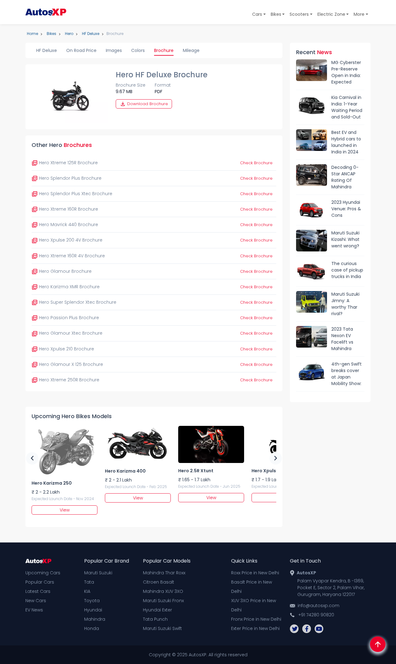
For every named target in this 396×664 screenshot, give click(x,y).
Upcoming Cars (42, 573)
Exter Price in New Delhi (255, 628)
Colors (138, 50)
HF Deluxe (46, 50)
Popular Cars (39, 582)
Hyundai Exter (157, 610)
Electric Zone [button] (331, 14)
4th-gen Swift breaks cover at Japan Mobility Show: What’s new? (346, 374)
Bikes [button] (276, 14)
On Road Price (81, 50)
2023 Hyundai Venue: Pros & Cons (346, 208)
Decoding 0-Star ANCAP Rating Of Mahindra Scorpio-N (345, 177)
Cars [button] (257, 14)
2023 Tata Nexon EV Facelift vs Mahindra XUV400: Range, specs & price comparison (347, 339)
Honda (91, 628)
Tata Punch (155, 619)
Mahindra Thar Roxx (164, 573)
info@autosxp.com (318, 605)
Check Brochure (256, 163)
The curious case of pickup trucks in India (347, 270)
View (65, 510)
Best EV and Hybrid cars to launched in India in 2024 (346, 142)
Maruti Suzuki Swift (162, 628)
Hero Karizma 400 (125, 471)
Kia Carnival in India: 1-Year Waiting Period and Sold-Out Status (346, 107)
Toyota (92, 601)
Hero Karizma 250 (52, 483)
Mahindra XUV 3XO (163, 591)
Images (114, 50)
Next (275, 458)
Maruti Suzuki (98, 573)
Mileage (191, 50)
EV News (34, 610)
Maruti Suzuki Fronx (163, 601)
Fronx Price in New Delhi (256, 619)
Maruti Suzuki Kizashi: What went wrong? (345, 239)
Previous (32, 458)
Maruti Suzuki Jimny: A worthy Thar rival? (345, 304)
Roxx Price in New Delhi (255, 573)
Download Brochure (147, 104)
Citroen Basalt (158, 582)
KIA (87, 591)
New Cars (35, 601)
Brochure (164, 50)
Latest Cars (37, 591)
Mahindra (94, 619)
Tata (89, 582)
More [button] (359, 14)
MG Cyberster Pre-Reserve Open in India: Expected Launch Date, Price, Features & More (347, 72)
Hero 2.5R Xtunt (195, 471)
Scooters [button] (299, 14)
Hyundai (93, 610)
